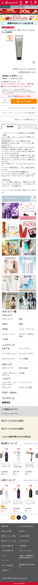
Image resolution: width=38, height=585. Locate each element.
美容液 (5, 329)
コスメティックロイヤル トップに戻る (22, 108)
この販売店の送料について (27, 72)
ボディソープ (7, 368)
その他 (5, 339)
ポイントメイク (8, 359)
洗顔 (20, 319)
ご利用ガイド (6, 570)
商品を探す (5, 526)
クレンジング (7, 319)
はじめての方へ (24, 541)
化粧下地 (5, 348)
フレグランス (8, 398)
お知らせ (22, 531)
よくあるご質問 (24, 536)
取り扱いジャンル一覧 (9, 541)
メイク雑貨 (23, 359)
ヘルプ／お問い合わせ (26, 526)
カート (4, 555)
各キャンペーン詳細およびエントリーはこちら (17, 86)
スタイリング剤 (25, 387)
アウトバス (6, 387)
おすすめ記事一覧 (7, 550)
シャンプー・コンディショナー (9, 383)
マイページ (5, 560)
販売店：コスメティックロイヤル (24, 69)
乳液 (20, 324)
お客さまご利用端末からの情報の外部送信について (27, 557)
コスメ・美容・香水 (18, 7)
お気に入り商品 (7, 531)
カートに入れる (23, 101)
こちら (25, 578)
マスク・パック (8, 334)
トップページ (5, 7)
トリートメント (25, 382)
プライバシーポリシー (26, 550)
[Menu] (2, 2)
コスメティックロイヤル (10, 413)
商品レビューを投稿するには (25, 119)
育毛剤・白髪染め (9, 393)
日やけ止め (23, 368)
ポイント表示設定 (7, 565)
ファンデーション (9, 354)
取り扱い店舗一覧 (7, 546)
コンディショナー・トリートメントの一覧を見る (18, 113)
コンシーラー (24, 348)
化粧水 (5, 324)
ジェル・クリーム (26, 329)
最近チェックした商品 (9, 536)
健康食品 (6, 402)
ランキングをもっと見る (30, 443)
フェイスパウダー (26, 354)
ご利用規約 (22, 546)
